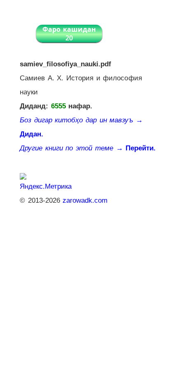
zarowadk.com (85, 200)
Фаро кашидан (69, 33)
